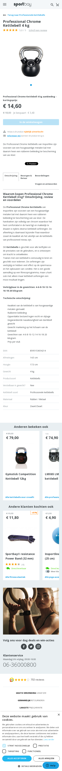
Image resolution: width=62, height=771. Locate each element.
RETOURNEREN (31, 700)
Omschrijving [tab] (11, 175)
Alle (19, 497)
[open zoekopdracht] (52, 4)
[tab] (26, 177)
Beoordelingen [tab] (42, 175)
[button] (31, 766)
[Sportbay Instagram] (38, 647)
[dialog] (31, 741)
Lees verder (49, 739)
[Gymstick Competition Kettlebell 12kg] (21, 455)
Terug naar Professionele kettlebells (26, 15)
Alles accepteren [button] (17, 758)
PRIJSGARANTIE (31, 707)
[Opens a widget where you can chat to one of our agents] (50, 765)
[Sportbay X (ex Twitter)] (31, 647)
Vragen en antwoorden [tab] (46, 184)
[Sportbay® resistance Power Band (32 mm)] (21, 537)
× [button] (58, 715)
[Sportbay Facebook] (24, 647)
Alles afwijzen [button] (46, 758)
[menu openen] (4, 4)
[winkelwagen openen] (57, 4)
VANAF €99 (31, 693)
